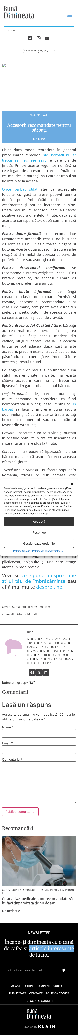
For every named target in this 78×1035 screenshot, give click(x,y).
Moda (33, 115)
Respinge (39, 532)
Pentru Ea (56, 890)
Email (7, 743)
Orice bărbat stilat (19, 189)
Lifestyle (42, 890)
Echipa (29, 986)
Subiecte (59, 986)
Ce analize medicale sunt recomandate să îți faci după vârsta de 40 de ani (37, 900)
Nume (7, 727)
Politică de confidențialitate (47, 550)
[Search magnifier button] (70, 30)
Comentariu (12, 759)
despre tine (49, 586)
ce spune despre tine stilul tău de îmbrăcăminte (39, 578)
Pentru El (43, 115)
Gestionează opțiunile (39, 543)
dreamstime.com (38, 607)
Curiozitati (9, 890)
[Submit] (63, 970)
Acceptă (39, 521)
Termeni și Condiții (39, 1001)
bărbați (32, 614)
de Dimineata (27, 890)
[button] (72, 484)
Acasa (16, 986)
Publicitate (17, 993)
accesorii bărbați (13, 614)
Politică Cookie (21, 550)
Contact (36, 993)
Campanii (43, 986)
